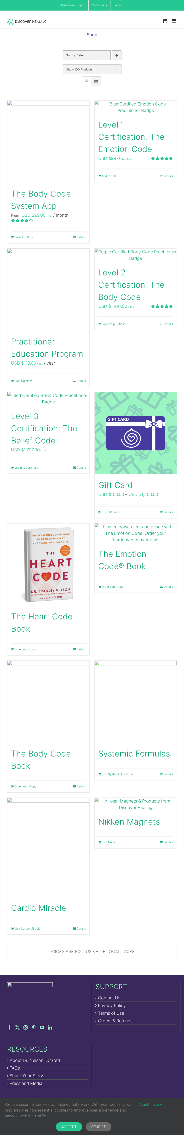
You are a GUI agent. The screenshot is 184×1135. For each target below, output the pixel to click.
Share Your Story (26, 1075)
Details (81, 237)
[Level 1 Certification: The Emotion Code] (136, 107)
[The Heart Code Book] (48, 564)
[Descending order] (116, 55)
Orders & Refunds (115, 1020)
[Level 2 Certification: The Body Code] (136, 255)
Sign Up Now (23, 381)
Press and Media (26, 1083)
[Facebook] (9, 1027)
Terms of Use (111, 1013)
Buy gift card (110, 512)
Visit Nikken (109, 842)
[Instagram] (25, 1027)
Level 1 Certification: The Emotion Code (131, 137)
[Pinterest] (34, 1027)
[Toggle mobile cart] (164, 20)
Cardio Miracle (38, 908)
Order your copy (25, 649)
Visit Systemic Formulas (117, 774)
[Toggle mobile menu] (174, 20)
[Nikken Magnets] (136, 804)
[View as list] (96, 81)
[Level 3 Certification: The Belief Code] (48, 398)
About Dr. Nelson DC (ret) (35, 1060)
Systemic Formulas (134, 753)
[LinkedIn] (50, 1027)
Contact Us (109, 997)
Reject (98, 1126)
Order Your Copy (113, 586)
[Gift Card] (136, 433)
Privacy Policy (112, 1005)
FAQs (15, 1068)
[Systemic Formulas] (136, 702)
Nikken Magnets (129, 822)
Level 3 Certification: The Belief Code (44, 428)
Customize (150, 1104)
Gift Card (115, 485)
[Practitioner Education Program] (48, 290)
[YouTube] (42, 1027)
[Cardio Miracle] (48, 847)
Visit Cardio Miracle (27, 928)
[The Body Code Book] (48, 702)
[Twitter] (17, 1027)
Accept (69, 1126)
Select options (24, 237)
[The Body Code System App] (48, 142)
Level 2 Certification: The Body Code (131, 285)
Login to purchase (114, 324)
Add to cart (109, 176)
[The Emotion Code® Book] (136, 533)
